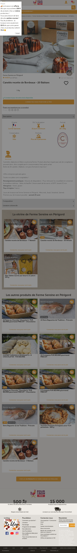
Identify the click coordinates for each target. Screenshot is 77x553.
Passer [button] (3, 4)
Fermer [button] (18, 33)
